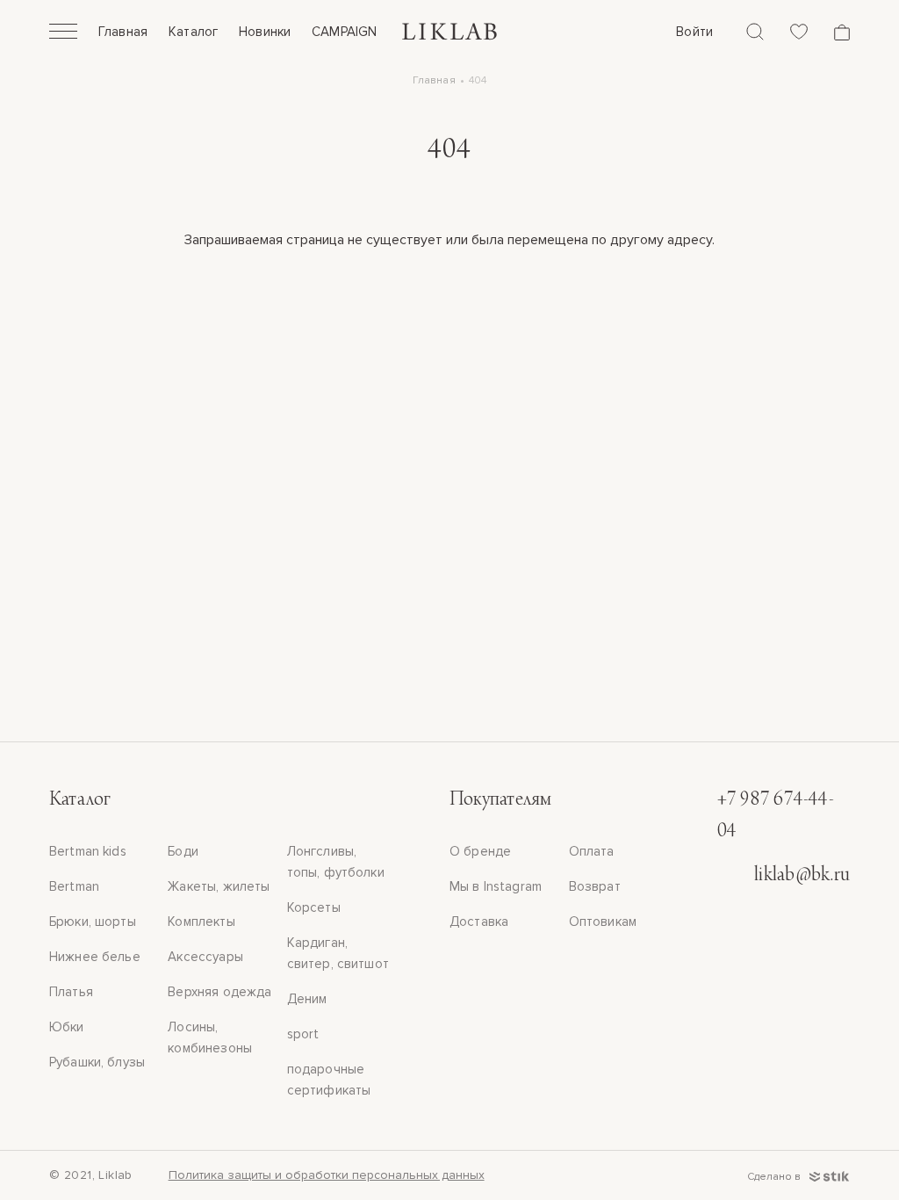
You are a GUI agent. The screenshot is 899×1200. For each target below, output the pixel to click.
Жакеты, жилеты (219, 886)
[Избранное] (798, 32)
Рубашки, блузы (97, 1062)
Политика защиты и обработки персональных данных (327, 1174)
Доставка (479, 921)
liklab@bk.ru (802, 875)
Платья (71, 992)
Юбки (66, 1027)
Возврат (595, 886)
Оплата (592, 851)
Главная (122, 32)
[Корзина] (842, 32)
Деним (307, 999)
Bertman (74, 886)
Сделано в (775, 1176)
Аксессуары (205, 957)
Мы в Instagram (496, 886)
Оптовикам (602, 921)
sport (303, 1034)
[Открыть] (63, 33)
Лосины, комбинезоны (210, 1037)
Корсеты (314, 907)
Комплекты (201, 921)
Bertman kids (87, 851)
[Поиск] (755, 31)
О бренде (480, 851)
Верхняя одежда (219, 992)
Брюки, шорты (92, 921)
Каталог (193, 32)
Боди (183, 851)
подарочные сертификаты (329, 1079)
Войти (694, 32)
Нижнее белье (94, 957)
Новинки (265, 32)
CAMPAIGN (344, 32)
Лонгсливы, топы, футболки (336, 861)
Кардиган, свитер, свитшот (338, 953)
